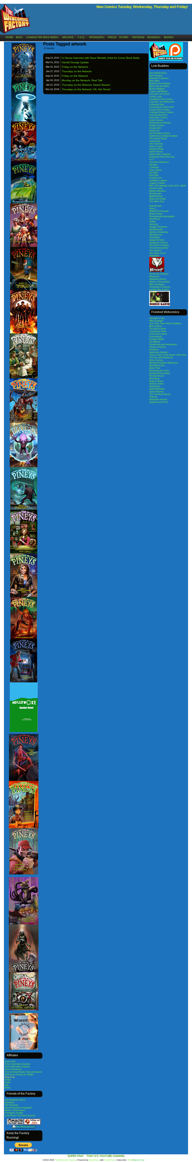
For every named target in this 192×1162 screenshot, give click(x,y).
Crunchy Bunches (158, 115)
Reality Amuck (156, 376)
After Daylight (156, 321)
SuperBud (154, 237)
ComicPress (109, 1160)
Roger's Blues (156, 381)
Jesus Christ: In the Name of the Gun (167, 355)
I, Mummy (154, 167)
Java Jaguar (155, 170)
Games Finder (156, 149)
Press (112, 37)
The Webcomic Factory (65, 1160)
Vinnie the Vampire (159, 274)
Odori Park (154, 368)
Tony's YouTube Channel (17, 1064)
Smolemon (154, 386)
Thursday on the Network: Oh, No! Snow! (86, 89)
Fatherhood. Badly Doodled (163, 136)
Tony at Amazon (34, 1072)
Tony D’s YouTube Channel (105, 1155)
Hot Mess (154, 349)
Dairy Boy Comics (158, 117)
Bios (20, 37)
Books (169, 37)
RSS (129, 1160)
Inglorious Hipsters (158, 352)
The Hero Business (159, 162)
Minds (7, 1087)
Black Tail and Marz (159, 86)
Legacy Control (157, 183)
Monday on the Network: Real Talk (82, 80)
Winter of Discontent (14, 1110)
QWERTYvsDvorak (158, 211)
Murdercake (155, 193)
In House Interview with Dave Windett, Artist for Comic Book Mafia (101, 57)
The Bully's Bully (157, 328)
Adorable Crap (156, 318)
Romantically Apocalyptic (162, 216)
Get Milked (154, 342)
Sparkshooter (156, 229)
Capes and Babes (158, 91)
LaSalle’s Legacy (158, 180)
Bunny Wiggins (157, 88)
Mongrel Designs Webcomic (163, 362)
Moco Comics (156, 360)
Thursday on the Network (77, 71)
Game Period (156, 151)
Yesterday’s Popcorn (159, 287)
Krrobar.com (155, 178)
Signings (154, 37)
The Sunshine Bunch (160, 394)
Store (124, 37)
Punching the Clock (159, 370)
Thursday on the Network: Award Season (86, 84)
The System (155, 250)
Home (9, 37)
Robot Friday (155, 213)
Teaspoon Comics (158, 242)
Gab (6, 1085)
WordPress (94, 1160)
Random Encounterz (159, 373)
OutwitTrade (155, 206)
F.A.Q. (82, 37)
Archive (68, 37)
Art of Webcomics (158, 73)
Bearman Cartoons (159, 78)
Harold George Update (75, 62)
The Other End (156, 201)
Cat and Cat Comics (159, 94)
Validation (9, 1102)
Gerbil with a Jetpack (159, 154)
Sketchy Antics (156, 383)
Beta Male (154, 81)
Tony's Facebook (13, 1069)
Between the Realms (159, 83)
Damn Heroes (156, 120)
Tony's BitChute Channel (17, 1066)
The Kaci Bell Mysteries (161, 357)
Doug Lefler (155, 128)
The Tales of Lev (157, 253)
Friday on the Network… (76, 66)
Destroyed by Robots (160, 122)
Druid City (154, 130)
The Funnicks (11, 1105)
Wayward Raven (157, 279)
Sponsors (97, 37)
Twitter (7, 1080)
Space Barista (156, 391)
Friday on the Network (75, 75)
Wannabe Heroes (158, 399)
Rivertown (154, 378)
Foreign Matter (156, 339)
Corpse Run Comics (159, 109)
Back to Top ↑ (139, 1160)
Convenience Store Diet (161, 107)
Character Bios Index (42, 37)
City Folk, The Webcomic (161, 102)
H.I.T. (151, 159)
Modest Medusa (157, 191)
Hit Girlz (153, 164)
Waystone (154, 276)
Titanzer (153, 397)
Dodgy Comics (156, 125)
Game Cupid (155, 146)
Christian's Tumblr (13, 1113)
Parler (7, 1082)
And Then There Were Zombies (165, 323)
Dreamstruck (155, 336)
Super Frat (9, 1061)
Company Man (156, 104)
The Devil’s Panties (159, 245)
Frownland (154, 141)
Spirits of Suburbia (158, 232)
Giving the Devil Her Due (162, 157)
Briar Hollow (155, 326)
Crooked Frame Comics (161, 112)
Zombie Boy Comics (159, 289)
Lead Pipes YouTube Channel (19, 1115)
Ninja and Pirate (157, 199)
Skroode (153, 224)
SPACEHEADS (157, 389)
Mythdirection (156, 196)
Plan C (152, 208)
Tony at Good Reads (14, 1072)
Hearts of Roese (157, 347)
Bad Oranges (156, 75)
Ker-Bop (153, 172)
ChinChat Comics (158, 334)
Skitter (152, 221)
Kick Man (154, 175)
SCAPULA (154, 219)
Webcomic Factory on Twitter (19, 1074)
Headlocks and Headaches (163, 344)
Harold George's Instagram (18, 1107)
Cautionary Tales (157, 331)
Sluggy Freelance (158, 227)
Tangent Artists (156, 240)
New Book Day (156, 365)
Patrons (138, 37)
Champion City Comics (161, 99)
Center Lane (155, 96)
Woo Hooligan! (156, 284)
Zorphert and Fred (158, 402)
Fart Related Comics (14, 1100)
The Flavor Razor (158, 138)
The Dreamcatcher (158, 248)
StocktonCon (155, 234)
